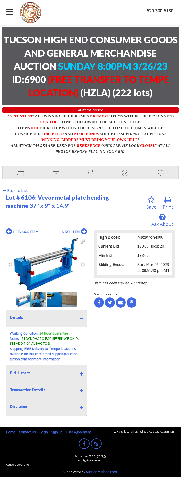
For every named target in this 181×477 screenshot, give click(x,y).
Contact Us (27, 432)
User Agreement (78, 432)
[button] (82, 241)
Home (10, 432)
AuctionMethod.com (101, 471)
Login (43, 432)
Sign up (56, 432)
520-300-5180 (160, 10)
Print (168, 207)
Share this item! (106, 294)
